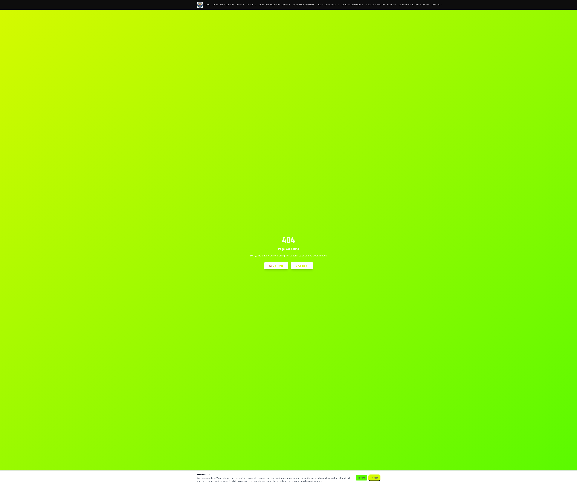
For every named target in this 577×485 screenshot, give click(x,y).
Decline (361, 477)
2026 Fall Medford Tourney (228, 5)
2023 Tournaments (328, 5)
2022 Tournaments (352, 5)
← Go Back (301, 265)
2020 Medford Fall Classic (414, 5)
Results (251, 5)
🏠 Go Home (276, 265)
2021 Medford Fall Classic (381, 5)
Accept (374, 477)
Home (207, 5)
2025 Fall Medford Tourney (274, 5)
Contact (437, 5)
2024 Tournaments (304, 5)
